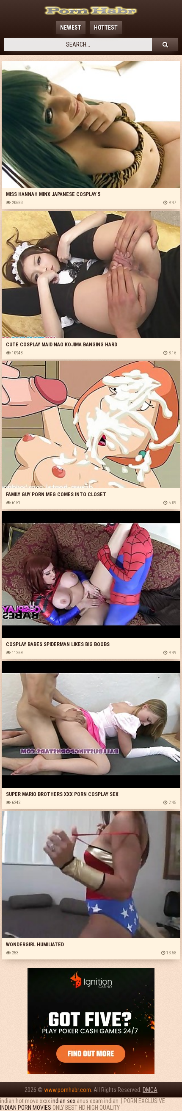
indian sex (63, 1100)
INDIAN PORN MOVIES (25, 1107)
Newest (70, 27)
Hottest (106, 27)
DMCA (150, 1089)
